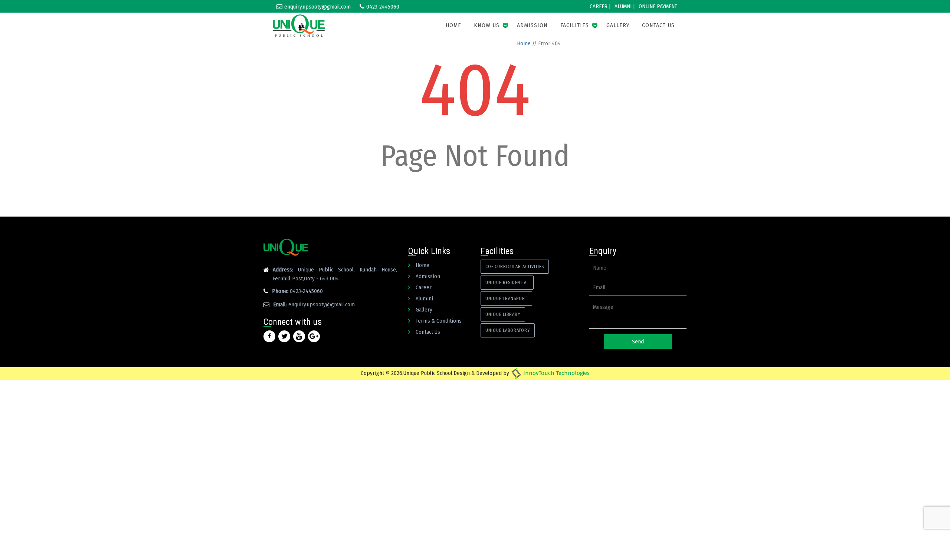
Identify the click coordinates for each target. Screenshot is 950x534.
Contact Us (658, 25)
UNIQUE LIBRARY (502, 314)
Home (453, 25)
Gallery (617, 25)
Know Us (486, 25)
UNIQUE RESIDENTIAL (507, 282)
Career (424, 287)
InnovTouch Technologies (556, 373)
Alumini (424, 298)
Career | (600, 6)
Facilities (574, 25)
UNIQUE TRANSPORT (506, 298)
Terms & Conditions (439, 320)
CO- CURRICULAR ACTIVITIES (514, 266)
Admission (532, 25)
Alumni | (625, 6)
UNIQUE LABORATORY (507, 330)
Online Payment (658, 6)
